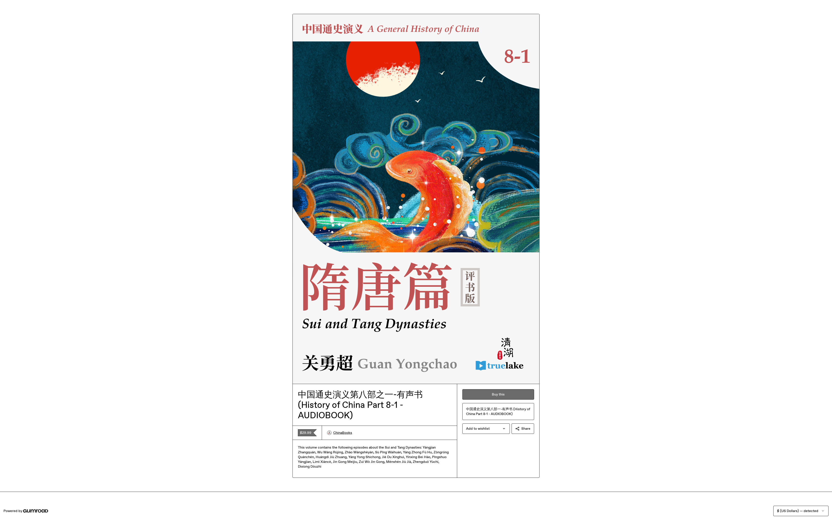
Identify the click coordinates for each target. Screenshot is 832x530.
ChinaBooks (342, 433)
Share (525, 428)
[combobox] (486, 428)
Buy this (498, 394)
